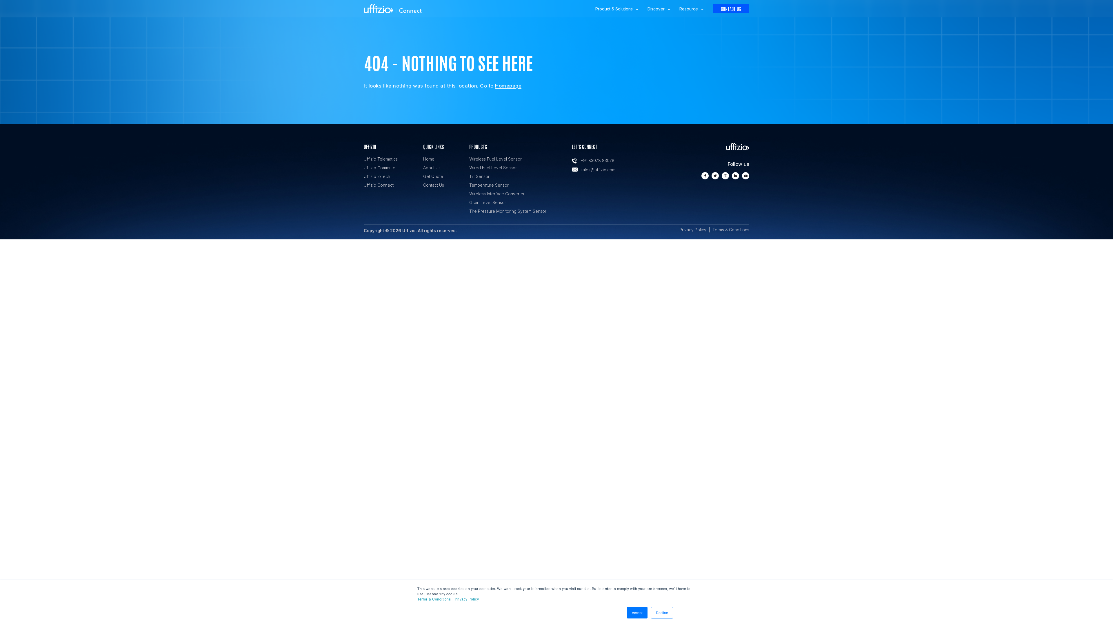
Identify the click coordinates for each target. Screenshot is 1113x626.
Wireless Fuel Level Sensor (495, 158)
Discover (656, 8)
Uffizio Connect (379, 185)
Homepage (508, 86)
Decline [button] (662, 612)
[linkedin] (735, 175)
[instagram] (725, 175)
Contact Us (731, 9)
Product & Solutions (614, 8)
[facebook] (705, 175)
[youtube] (745, 175)
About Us (432, 167)
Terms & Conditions (434, 598)
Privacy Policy (467, 598)
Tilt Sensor (479, 176)
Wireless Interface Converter (497, 193)
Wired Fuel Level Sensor (493, 167)
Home (428, 158)
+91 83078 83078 (597, 160)
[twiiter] (715, 175)
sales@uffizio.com (598, 169)
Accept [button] (637, 612)
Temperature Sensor (489, 185)
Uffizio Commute (379, 167)
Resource (688, 8)
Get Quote (433, 176)
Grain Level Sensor (487, 202)
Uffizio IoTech (377, 176)
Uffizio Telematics (381, 158)
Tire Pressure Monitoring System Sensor (507, 211)
